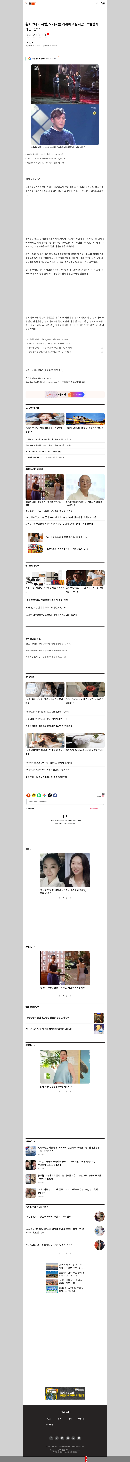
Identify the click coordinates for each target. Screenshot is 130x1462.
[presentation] (60, 898)
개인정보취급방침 (64, 1446)
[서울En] (31, 3)
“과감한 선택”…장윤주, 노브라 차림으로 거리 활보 (48, 339)
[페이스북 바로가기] (51, 1438)
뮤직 (59, 1418)
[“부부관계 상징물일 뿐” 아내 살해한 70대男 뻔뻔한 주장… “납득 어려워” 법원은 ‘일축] (99, 1231)
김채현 (28, 43)
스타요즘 (29, 946)
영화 (70, 1418)
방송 (27, 848)
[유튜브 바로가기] (62, 1438)
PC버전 (81, 1446)
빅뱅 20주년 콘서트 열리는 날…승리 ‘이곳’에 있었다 (49, 343)
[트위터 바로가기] (57, 1438)
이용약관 (54, 1446)
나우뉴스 (29, 1141)
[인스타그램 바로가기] (68, 1438)
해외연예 (29, 1045)
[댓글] (46, 35)
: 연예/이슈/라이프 (36, 1207)
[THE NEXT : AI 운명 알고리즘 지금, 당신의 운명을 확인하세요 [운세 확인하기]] (65, 394)
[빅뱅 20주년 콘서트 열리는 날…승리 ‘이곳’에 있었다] (99, 1245)
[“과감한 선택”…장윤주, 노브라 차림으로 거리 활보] (99, 1216)
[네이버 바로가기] (73, 1438)
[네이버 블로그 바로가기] (79, 1438)
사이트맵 (75, 1446)
